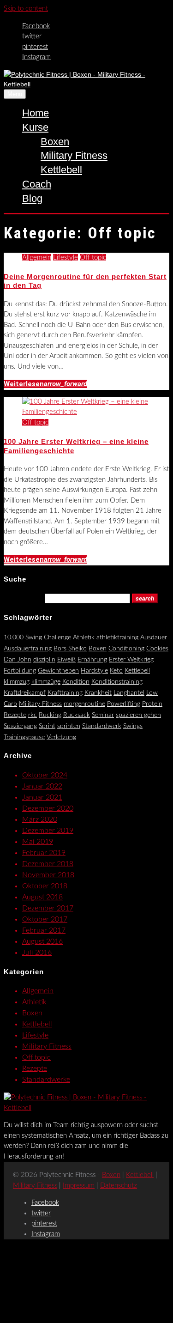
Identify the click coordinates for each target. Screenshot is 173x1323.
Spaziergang (20, 726)
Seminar (103, 715)
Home (35, 113)
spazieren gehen (138, 715)
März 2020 (39, 819)
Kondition (75, 682)
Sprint (47, 726)
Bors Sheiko (70, 648)
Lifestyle (65, 257)
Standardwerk (101, 726)
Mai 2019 (37, 841)
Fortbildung (20, 671)
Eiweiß (66, 659)
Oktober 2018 (44, 886)
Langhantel (128, 693)
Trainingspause (24, 737)
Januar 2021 (42, 797)
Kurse (35, 127)
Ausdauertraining (28, 648)
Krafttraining (65, 693)
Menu (14, 94)
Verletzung (61, 737)
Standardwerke (46, 1079)
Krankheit (98, 693)
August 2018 (42, 897)
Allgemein (36, 257)
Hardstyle (94, 671)
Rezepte (15, 715)
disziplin (44, 659)
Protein (152, 704)
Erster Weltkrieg (131, 659)
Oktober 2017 (44, 919)
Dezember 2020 (47, 808)
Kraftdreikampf (25, 693)
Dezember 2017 (47, 908)
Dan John (17, 659)
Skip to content (26, 8)
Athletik (84, 637)
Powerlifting (123, 704)
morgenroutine (84, 704)
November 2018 (48, 875)
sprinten (68, 726)
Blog (32, 198)
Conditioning (126, 648)
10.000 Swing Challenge (37, 637)
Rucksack (76, 715)
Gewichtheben (58, 671)
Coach (36, 184)
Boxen (55, 141)
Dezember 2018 (47, 864)
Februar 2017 (44, 930)
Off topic (93, 257)
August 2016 (42, 941)
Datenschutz (118, 1185)
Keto (116, 671)
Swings (133, 726)
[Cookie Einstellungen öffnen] (73, 1313)
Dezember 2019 (47, 830)
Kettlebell (61, 170)
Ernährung (92, 659)
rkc (32, 715)
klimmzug (17, 682)
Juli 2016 (37, 952)
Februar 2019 (44, 852)
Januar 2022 (42, 786)
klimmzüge (45, 682)
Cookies (157, 648)
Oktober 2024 (44, 775)
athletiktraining (117, 637)
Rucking (50, 715)
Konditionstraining (117, 682)
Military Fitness (74, 155)
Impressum (79, 1185)
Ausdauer (153, 637)
